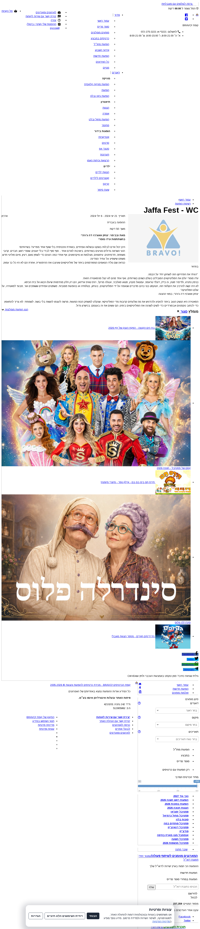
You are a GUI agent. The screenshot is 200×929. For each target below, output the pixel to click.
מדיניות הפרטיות (161, 921)
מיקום (195, 717)
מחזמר (105, 125)
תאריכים (193, 731)
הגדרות (35, 915)
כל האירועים (102, 61)
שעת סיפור (103, 189)
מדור (117, 14)
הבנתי (93, 915)
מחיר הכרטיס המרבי (186, 777)
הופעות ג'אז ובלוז (99, 96)
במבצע (185, 755)
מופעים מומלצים (100, 32)
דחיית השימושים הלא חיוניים (65, 915)
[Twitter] (186, 18)
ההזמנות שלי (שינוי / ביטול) (41, 24)
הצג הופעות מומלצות (16, 309)
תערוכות (104, 154)
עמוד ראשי (103, 20)
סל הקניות (7, 11)
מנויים (106, 67)
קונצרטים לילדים (99, 178)
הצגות (106, 107)
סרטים (105, 142)
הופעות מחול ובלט (99, 119)
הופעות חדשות (101, 55)
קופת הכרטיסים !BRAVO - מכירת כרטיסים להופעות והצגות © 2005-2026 (90, 684)
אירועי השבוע (102, 50)
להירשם (192, 893)
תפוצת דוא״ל (190, 859)
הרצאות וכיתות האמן (98, 160)
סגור (183, 312)
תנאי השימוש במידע (43, 721)
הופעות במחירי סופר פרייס (182, 879)
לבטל (194, 897)
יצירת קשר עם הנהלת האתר (114, 721)
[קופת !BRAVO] (197, 14)
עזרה (53, 20)
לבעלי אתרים (122, 728)
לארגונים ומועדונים (46, 12)
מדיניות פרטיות (46, 725)
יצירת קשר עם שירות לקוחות (41, 16)
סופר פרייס (103, 26)
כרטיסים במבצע (100, 38)
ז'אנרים (116, 72)
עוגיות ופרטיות (46, 728)
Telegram (189, 669)
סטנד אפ (104, 148)
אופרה (106, 113)
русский (55, 28)
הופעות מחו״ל (101, 44)
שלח (151, 887)
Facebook (188, 654)
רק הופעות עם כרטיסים (175, 769)
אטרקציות (103, 137)
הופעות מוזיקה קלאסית (96, 84)
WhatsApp (188, 664)
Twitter (191, 659)
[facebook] (186, 14)
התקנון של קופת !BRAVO (40, 717)
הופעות (105, 90)
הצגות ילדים (102, 172)
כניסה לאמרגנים (121, 725)
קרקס (106, 183)
